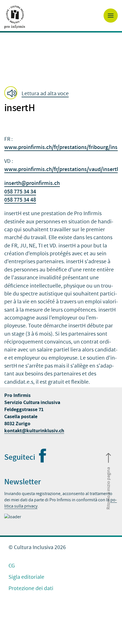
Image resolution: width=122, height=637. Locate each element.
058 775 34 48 (20, 199)
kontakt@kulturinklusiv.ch (34, 430)
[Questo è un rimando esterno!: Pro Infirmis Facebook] (42, 459)
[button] (38, 93)
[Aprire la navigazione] (111, 15)
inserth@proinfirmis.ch (32, 183)
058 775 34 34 (20, 191)
